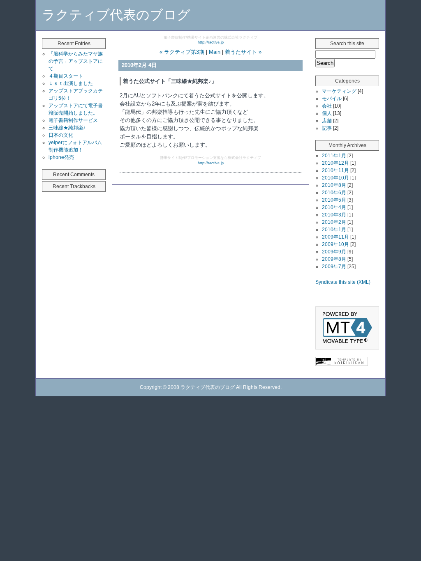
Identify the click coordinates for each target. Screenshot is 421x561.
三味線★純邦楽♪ (67, 128)
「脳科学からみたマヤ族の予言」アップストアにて (76, 61)
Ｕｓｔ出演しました (71, 83)
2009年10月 (335, 244)
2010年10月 (335, 178)
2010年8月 (334, 185)
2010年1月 (334, 229)
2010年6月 (334, 192)
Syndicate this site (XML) (342, 282)
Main (214, 52)
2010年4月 (334, 207)
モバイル (332, 98)
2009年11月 (335, 237)
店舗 (327, 121)
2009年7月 (334, 266)
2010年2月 (334, 222)
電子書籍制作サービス (73, 120)
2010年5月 (334, 200)
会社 (327, 106)
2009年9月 (334, 252)
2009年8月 (334, 259)
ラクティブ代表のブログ (116, 14)
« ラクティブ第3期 (182, 52)
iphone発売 (61, 157)
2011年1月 (334, 156)
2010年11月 (335, 170)
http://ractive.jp (211, 42)
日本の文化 (61, 135)
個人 (327, 113)
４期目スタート (66, 76)
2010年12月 (335, 163)
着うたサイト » (243, 52)
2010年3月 (334, 215)
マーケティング (339, 91)
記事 (327, 128)
